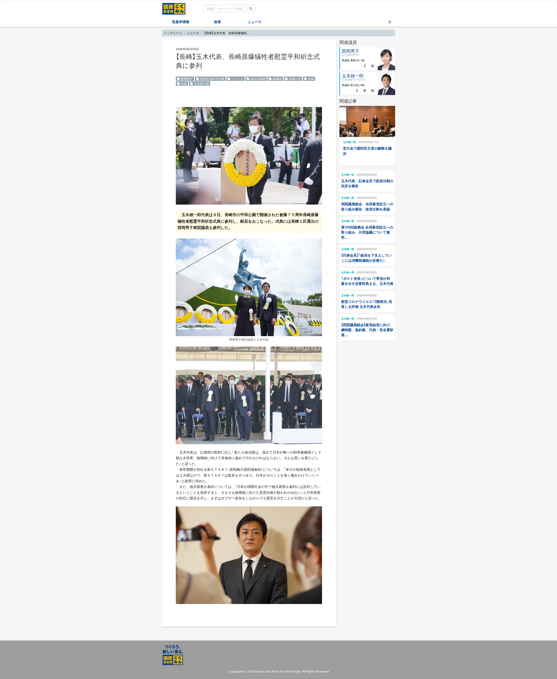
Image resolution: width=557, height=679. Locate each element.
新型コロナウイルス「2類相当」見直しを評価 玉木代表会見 (366, 304)
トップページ (173, 33)
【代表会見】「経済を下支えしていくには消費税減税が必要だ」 (366, 258)
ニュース (255, 22)
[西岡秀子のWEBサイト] (372, 65)
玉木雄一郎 (201, 83)
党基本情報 (180, 22)
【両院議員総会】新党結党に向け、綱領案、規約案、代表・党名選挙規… (367, 329)
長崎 (310, 79)
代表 (183, 83)
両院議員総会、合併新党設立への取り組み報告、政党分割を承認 (367, 206)
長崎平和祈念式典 (211, 79)
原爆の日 (294, 79)
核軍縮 (277, 79)
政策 (217, 22)
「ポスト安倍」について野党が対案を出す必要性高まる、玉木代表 (367, 281)
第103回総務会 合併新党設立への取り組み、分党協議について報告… (367, 232)
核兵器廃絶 (258, 79)
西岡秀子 (186, 79)
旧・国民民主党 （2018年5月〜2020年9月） (174, 8)
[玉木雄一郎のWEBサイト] (372, 90)
